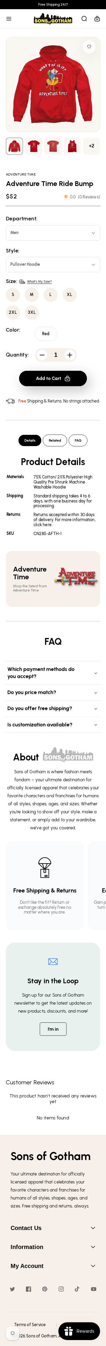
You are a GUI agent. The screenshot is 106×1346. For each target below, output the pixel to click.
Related (55, 440)
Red (46, 333)
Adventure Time (21, 174)
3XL (32, 312)
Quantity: (17, 355)
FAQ (78, 440)
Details (29, 440)
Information (27, 1247)
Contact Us (26, 1228)
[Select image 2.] (53, 146)
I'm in (53, 1029)
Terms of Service (30, 1324)
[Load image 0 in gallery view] (14, 146)
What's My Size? (39, 281)
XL (69, 294)
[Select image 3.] (72, 146)
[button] (8, 18)
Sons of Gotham (41, 1336)
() (85, 197)
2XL (13, 312)
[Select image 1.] (34, 146)
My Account (27, 1266)
